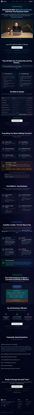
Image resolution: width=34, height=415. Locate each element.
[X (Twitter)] (1, 405)
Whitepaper (19, 406)
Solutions (17, 1)
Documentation (20, 404)
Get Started (30, 1)
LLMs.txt (19, 407)
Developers (25, 1)
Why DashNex (20, 401)
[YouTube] (4, 405)
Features (13, 1)
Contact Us (27, 404)
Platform (21, 1)
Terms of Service (28, 401)
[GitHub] (3, 405)
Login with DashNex (16, 47)
